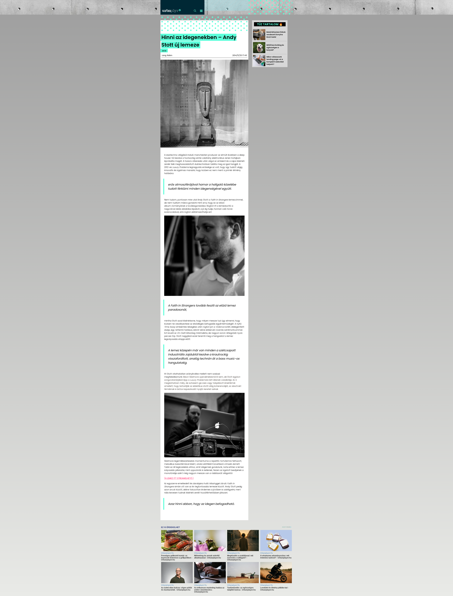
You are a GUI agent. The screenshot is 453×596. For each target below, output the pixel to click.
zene (164, 50)
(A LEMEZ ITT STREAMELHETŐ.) (179, 478)
